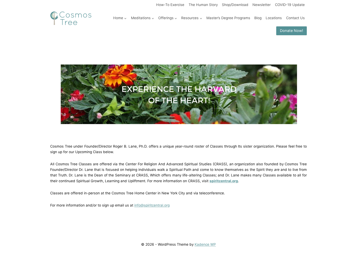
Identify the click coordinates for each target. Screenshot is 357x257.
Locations (274, 18)
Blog (258, 18)
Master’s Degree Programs (228, 18)
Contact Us (295, 18)
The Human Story (203, 5)
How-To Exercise (170, 5)
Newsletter (261, 5)
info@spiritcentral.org (152, 205)
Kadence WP (205, 244)
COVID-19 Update (290, 5)
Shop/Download (235, 5)
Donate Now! (291, 30)
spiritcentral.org (223, 181)
